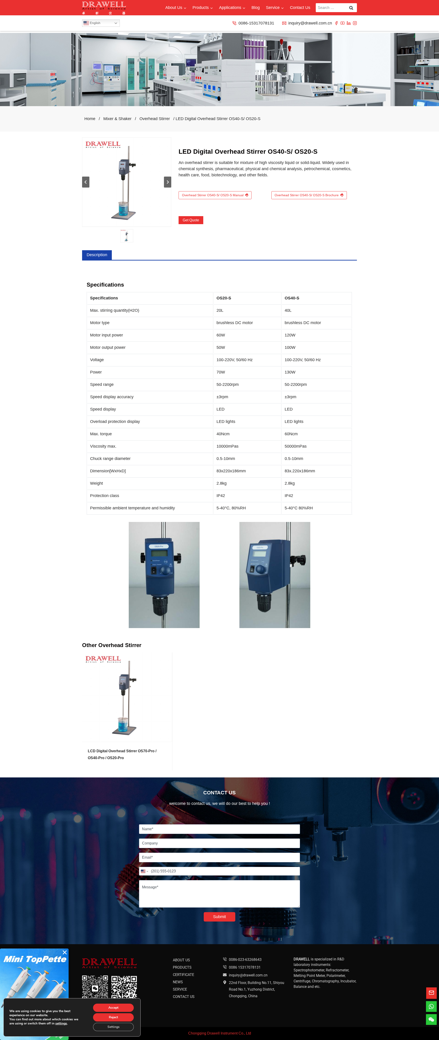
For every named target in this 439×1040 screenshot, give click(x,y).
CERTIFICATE (183, 975)
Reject (113, 1017)
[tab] (97, 255)
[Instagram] (355, 23)
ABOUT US (181, 960)
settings (61, 1023)
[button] (126, 236)
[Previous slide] (85, 182)
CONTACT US (184, 996)
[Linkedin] (349, 23)
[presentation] (127, 697)
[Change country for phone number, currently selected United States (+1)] (144, 871)
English (94, 23)
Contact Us (300, 7)
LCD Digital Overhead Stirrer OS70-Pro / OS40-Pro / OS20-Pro (122, 754)
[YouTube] (342, 23)
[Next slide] (167, 182)
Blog (256, 7)
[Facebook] (336, 23)
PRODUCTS (182, 967)
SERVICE (180, 989)
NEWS (178, 982)
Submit (219, 916)
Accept (113, 1007)
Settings (113, 1027)
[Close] (64, 952)
